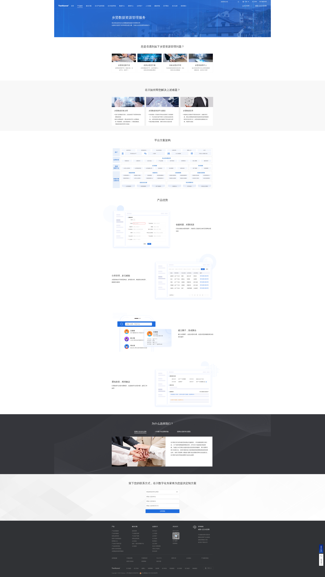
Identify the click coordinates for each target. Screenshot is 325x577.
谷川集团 (128, 568)
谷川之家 (174, 6)
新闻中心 (130, 6)
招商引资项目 (130, 561)
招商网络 (143, 561)
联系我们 (183, 6)
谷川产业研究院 (99, 6)
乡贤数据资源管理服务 (118, 551)
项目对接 (158, 561)
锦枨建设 (194, 568)
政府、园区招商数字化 (138, 543)
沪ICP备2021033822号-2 (132, 573)
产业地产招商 (135, 536)
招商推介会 (115, 541)
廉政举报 (157, 6)
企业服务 (134, 546)
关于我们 (166, 6)
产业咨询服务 (115, 533)
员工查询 (254, 1)
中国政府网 (129, 558)
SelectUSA (159, 558)
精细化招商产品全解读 (204, 537)
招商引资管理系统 (116, 548)
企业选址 (134, 541)
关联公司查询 (155, 548)
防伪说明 (154, 551)
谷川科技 (164, 568)
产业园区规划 (204, 558)
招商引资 (173, 558)
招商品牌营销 (115, 536)
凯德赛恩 (172, 568)
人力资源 (148, 6)
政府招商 (134, 531)
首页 (72, 6)
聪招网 (157, 568)
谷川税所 (187, 568)
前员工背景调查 (156, 546)
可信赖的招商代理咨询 (204, 534)
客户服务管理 (263, 1)
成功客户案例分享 (203, 542)
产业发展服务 (115, 531)
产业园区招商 (135, 533)
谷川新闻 (154, 538)
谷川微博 (175, 541)
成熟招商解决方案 (203, 539)
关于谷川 (154, 531)
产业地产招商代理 (116, 543)
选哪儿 (143, 568)
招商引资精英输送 (116, 538)
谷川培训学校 (112, 6)
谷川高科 (136, 568)
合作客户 (139, 6)
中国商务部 (144, 558)
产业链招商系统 (116, 546)
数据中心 (122, 6)
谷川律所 (179, 568)
